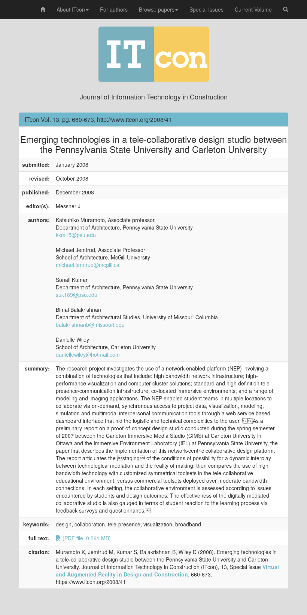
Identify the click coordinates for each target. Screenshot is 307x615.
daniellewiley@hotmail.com (88, 354)
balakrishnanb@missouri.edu (90, 324)
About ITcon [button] (71, 9)
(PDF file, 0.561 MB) (86, 538)
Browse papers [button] (156, 9)
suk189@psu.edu (76, 294)
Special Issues (206, 9)
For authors (114, 9)
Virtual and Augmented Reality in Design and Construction (167, 570)
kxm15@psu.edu (76, 235)
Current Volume (253, 9)
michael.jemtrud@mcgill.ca (87, 264)
